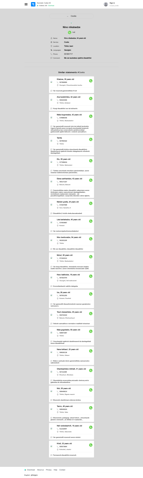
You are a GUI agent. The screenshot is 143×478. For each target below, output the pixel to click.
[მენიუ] (33, 4)
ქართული (34, 475)
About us (40, 470)
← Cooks (71, 16)
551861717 (68, 54)
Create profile (114, 5)
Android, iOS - (46, 5)
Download (31, 470)
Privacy (49, 470)
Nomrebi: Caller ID (44, 3)
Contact (62, 470)
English (27, 475)
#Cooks (81, 72)
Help (55, 470)
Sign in (112, 3)
